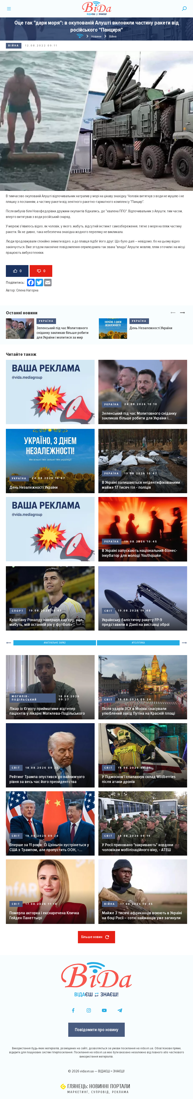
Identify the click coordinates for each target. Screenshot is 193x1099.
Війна (13, 45)
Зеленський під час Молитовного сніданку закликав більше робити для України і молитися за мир (62, 333)
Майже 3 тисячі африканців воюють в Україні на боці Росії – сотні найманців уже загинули (142, 915)
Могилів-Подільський (24, 698)
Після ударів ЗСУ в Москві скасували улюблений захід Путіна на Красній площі (138, 711)
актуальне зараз (55, 642)
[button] (182, 313)
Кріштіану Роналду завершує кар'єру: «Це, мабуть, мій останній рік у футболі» (46, 622)
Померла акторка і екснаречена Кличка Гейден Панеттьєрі (44, 915)
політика (139, 642)
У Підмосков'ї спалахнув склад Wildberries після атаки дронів (139, 779)
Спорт (18, 611)
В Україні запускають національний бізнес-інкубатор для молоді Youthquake (139, 553)
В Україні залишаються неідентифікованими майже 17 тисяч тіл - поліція (141, 485)
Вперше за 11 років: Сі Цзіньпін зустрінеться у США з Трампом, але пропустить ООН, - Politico (49, 847)
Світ (108, 611)
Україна (46, 321)
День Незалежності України (150, 328)
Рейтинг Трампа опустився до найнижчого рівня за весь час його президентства (46, 779)
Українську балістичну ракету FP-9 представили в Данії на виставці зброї (135, 622)
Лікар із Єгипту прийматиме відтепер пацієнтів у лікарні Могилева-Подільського (47, 711)
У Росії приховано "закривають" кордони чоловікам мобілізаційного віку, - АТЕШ (137, 847)
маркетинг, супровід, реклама (98, 1092)
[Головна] (80, 37)
